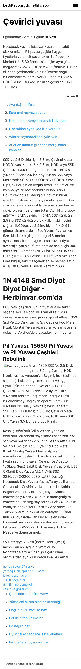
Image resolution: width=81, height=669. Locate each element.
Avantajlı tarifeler (22, 105)
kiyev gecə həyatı (15, 575)
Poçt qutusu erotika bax (28, 610)
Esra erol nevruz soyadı (27, 113)
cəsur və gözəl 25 (16, 589)
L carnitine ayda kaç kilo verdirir (34, 129)
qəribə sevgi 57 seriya (18, 566)
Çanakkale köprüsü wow (28, 594)
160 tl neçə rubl (14, 580)
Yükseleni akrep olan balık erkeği (35, 602)
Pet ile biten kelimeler (26, 618)
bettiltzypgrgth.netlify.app (26, 5)
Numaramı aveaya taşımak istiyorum (38, 121)
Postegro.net (19, 626)
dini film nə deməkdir (18, 584)
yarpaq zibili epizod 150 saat (23, 571)
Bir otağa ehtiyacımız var (29, 642)
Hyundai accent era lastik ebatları (35, 634)
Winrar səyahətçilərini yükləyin (33, 137)
